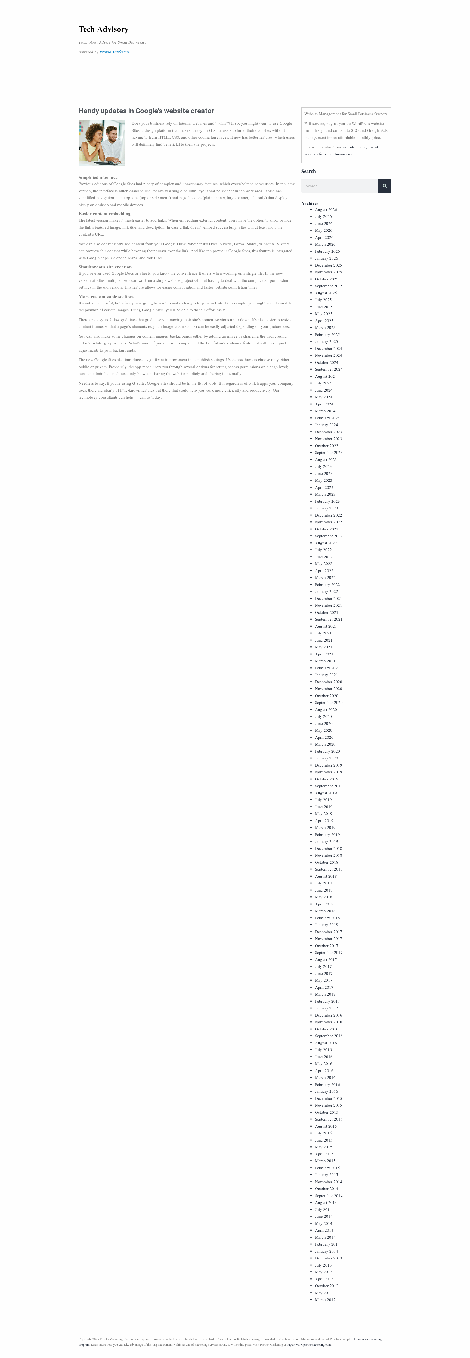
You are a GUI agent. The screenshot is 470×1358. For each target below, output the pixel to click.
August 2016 (326, 1042)
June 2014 (324, 1216)
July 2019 (323, 799)
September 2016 (329, 1035)
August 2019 (326, 792)
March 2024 (325, 410)
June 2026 (324, 223)
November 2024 (328, 355)
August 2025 (326, 292)
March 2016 (325, 1077)
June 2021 (324, 640)
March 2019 (325, 827)
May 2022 (323, 563)
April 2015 (324, 1153)
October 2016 (326, 1029)
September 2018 (329, 869)
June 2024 (324, 390)
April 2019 (324, 820)
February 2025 (327, 334)
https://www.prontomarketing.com (309, 1344)
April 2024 (324, 404)
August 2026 (326, 209)
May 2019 (323, 813)
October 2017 (326, 945)
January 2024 (326, 424)
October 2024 (326, 362)
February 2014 (327, 1244)
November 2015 (328, 1105)
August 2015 (326, 1126)
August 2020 (326, 709)
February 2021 (327, 667)
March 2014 (325, 1237)
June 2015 (324, 1140)
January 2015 (326, 1174)
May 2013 (323, 1271)
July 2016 (323, 1049)
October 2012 (326, 1285)
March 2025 (325, 327)
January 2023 (326, 508)
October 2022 (326, 529)
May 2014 (323, 1223)
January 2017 (326, 1008)
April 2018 (324, 904)
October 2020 (326, 695)
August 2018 (326, 876)
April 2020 (324, 737)
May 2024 (323, 396)
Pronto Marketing (115, 51)
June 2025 (324, 306)
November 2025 (328, 271)
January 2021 (326, 674)
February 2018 (327, 917)
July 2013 (323, 1265)
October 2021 (326, 612)
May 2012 (323, 1292)
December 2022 (328, 515)
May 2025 (323, 313)
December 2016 (328, 1015)
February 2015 (327, 1167)
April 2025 (324, 320)
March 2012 (325, 1299)
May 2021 (323, 646)
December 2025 (328, 265)
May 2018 (323, 896)
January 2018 (326, 924)
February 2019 (327, 834)
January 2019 (326, 841)
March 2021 (325, 660)
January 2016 (326, 1091)
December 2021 (328, 598)
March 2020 (325, 744)
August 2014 (326, 1202)
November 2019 (328, 771)
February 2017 (327, 1001)
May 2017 (323, 980)
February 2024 (327, 417)
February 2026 (327, 251)
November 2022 (328, 521)
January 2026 (326, 258)
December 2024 (328, 348)
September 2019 (329, 785)
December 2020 (328, 681)
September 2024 (329, 369)
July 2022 (323, 549)
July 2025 (323, 299)
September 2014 (329, 1195)
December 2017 (328, 931)
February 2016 (327, 1084)
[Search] (384, 186)
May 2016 (323, 1063)
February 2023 (327, 501)
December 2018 (328, 848)
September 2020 (329, 702)
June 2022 (324, 556)
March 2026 (325, 244)
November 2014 (328, 1181)
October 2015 (326, 1112)
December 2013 (328, 1258)
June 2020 (324, 723)
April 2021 (324, 654)
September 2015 (329, 1119)
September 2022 (329, 535)
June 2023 (324, 473)
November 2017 (328, 938)
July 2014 (323, 1209)
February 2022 (327, 584)
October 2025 (326, 279)
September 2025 (329, 285)
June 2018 (324, 890)
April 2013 (324, 1278)
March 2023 (325, 494)
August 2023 (326, 459)
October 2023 (326, 445)
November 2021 (328, 605)
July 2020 (323, 716)
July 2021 (323, 633)
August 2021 (326, 626)
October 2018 (326, 862)
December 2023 (328, 431)
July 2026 (323, 216)
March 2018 (325, 910)
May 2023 (323, 480)
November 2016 (328, 1021)
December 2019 (328, 765)
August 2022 (326, 542)
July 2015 (323, 1133)
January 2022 (326, 591)
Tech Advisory (104, 29)
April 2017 (324, 987)
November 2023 (328, 438)
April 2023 (324, 487)
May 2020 (323, 730)
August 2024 (326, 376)
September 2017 (329, 952)
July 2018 (323, 883)
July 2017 (323, 966)
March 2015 (325, 1160)
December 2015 (328, 1098)
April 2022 (324, 570)
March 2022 (325, 577)
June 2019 (324, 806)
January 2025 (326, 341)
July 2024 (323, 383)
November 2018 (328, 855)
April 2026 (324, 237)
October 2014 (326, 1188)
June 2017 (324, 973)
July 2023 (323, 466)
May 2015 (323, 1146)
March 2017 (325, 994)
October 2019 (326, 779)
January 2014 (326, 1251)
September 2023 (329, 452)
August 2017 (326, 959)
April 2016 (324, 1070)
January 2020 (326, 758)
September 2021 (329, 619)
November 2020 (328, 688)
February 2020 (327, 751)
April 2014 (324, 1230)
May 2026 (323, 230)
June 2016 (324, 1056)
